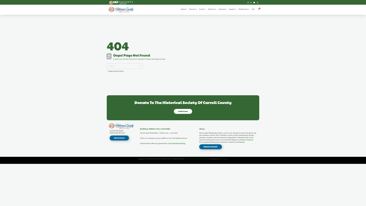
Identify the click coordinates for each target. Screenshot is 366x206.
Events (201, 9)
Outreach (221, 9)
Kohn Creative (223, 159)
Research (211, 9)
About (183, 9)
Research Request (246, 140)
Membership (243, 9)
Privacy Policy (190, 159)
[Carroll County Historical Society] (121, 10)
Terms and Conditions (202, 159)
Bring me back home (116, 71)
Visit (253, 9)
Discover (192, 9)
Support (232, 9)
